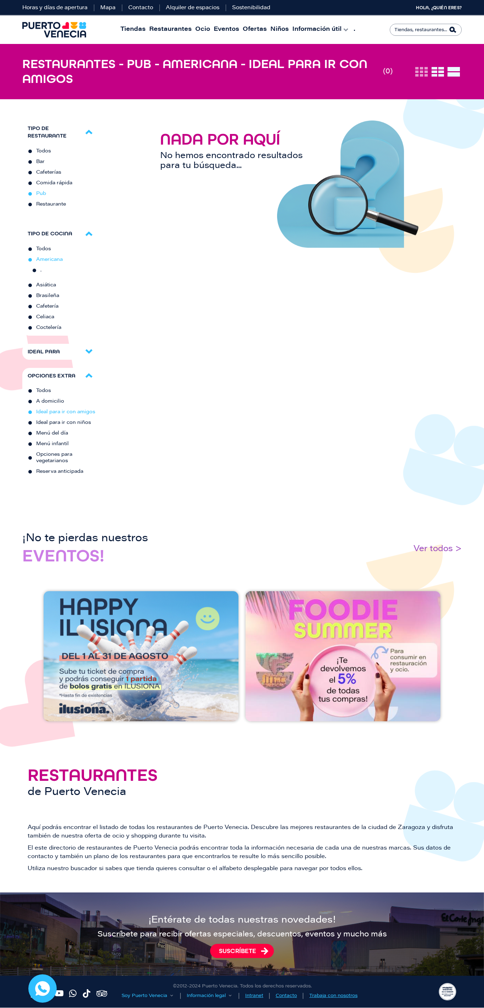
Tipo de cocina (50, 233)
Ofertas (255, 30)
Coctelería (48, 327)
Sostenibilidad (251, 8)
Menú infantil (52, 444)
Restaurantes (170, 30)
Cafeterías (48, 172)
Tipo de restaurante (47, 132)
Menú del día (52, 433)
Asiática (46, 285)
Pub (41, 193)
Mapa (108, 8)
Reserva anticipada (59, 471)
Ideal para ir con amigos (65, 412)
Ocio (202, 30)
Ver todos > (437, 549)
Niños (279, 30)
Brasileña (47, 295)
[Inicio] (54, 29)
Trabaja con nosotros (333, 995)
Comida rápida (54, 183)
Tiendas (133, 30)
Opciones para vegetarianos (54, 458)
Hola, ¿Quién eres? (439, 8)
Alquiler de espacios (192, 8)
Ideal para (44, 351)
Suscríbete (237, 951)
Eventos (226, 30)
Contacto (140, 8)
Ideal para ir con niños (63, 422)
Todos (43, 151)
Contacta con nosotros (42, 988)
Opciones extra (51, 375)
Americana (49, 259)
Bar (40, 161)
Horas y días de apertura (55, 8)
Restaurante (51, 204)
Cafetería (47, 306)
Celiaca (45, 317)
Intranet (254, 995)
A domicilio (50, 401)
